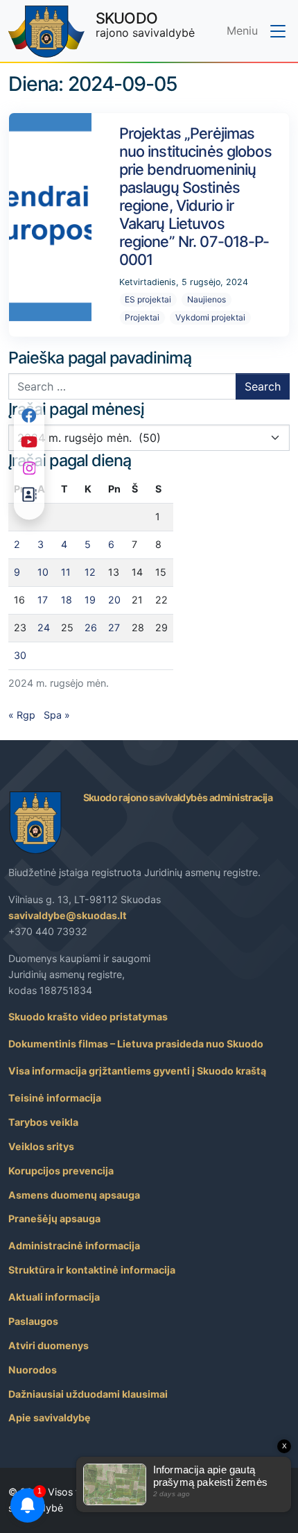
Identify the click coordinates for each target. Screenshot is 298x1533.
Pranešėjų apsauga (54, 1218)
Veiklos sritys (41, 1146)
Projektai (142, 317)
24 (43, 627)
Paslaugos (33, 1321)
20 (114, 600)
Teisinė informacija (54, 1098)
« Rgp (21, 715)
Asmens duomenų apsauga (74, 1195)
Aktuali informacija (54, 1297)
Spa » (57, 715)
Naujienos (206, 299)
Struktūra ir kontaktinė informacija (91, 1270)
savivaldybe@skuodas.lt (67, 915)
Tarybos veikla (43, 1122)
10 (43, 572)
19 (90, 600)
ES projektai (148, 299)
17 (42, 600)
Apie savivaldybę (49, 1417)
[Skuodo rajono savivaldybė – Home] (46, 32)
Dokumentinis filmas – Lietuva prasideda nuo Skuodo (135, 1044)
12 (90, 572)
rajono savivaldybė (145, 24)
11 (66, 572)
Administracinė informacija (74, 1245)
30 (20, 655)
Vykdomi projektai (210, 317)
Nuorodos (32, 1370)
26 (91, 627)
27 (114, 627)
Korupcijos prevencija (61, 1170)
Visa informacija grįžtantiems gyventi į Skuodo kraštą (137, 1071)
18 (66, 600)
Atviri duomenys (48, 1345)
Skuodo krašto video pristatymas (88, 1016)
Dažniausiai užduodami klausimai (88, 1394)
